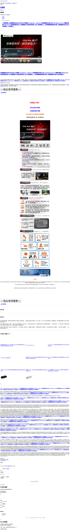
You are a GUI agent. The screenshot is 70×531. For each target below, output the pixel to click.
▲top (1, 470)
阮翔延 (2, 7)
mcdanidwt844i (2, 460)
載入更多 (2, 472)
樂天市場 (39, 79)
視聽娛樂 (8, 14)
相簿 (3, 16)
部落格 (3, 17)
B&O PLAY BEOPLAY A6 (30, 345)
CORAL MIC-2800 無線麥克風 (6, 357)
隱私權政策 (40, 517)
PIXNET (28, 517)
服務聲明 (44, 517)
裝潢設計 (7, 468)
